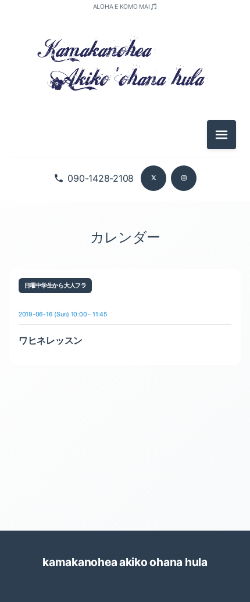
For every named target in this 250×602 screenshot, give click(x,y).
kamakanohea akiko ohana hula (125, 562)
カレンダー (125, 237)
